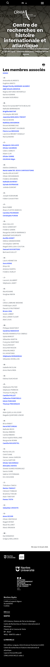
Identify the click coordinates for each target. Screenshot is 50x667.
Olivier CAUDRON (10, 148)
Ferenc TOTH (8, 499)
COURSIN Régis (9, 159)
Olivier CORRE (8, 156)
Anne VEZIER (8, 516)
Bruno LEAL (7, 311)
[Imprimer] (43, 64)
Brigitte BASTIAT (9, 111)
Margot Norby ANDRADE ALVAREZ (16, 86)
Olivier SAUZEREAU (10, 463)
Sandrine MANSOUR (11, 331)
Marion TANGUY (9, 488)
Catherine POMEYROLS (12, 398)
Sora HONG (7, 263)
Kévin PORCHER (9, 401)
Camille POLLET (9, 395)
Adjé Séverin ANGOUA (11, 89)
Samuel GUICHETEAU (11, 249)
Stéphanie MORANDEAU (12, 356)
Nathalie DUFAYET (10, 181)
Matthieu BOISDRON (11, 122)
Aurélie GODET (9, 238)
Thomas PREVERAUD (11, 404)
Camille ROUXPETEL (11, 443)
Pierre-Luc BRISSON (11, 131)
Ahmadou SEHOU (10, 465)
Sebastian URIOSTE (10, 508)
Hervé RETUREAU (10, 426)
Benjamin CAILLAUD (11, 145)
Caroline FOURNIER (11, 213)
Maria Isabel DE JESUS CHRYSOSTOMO (18, 170)
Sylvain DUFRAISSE (10, 184)
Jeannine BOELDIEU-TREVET (14, 117)
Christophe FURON (10, 215)
